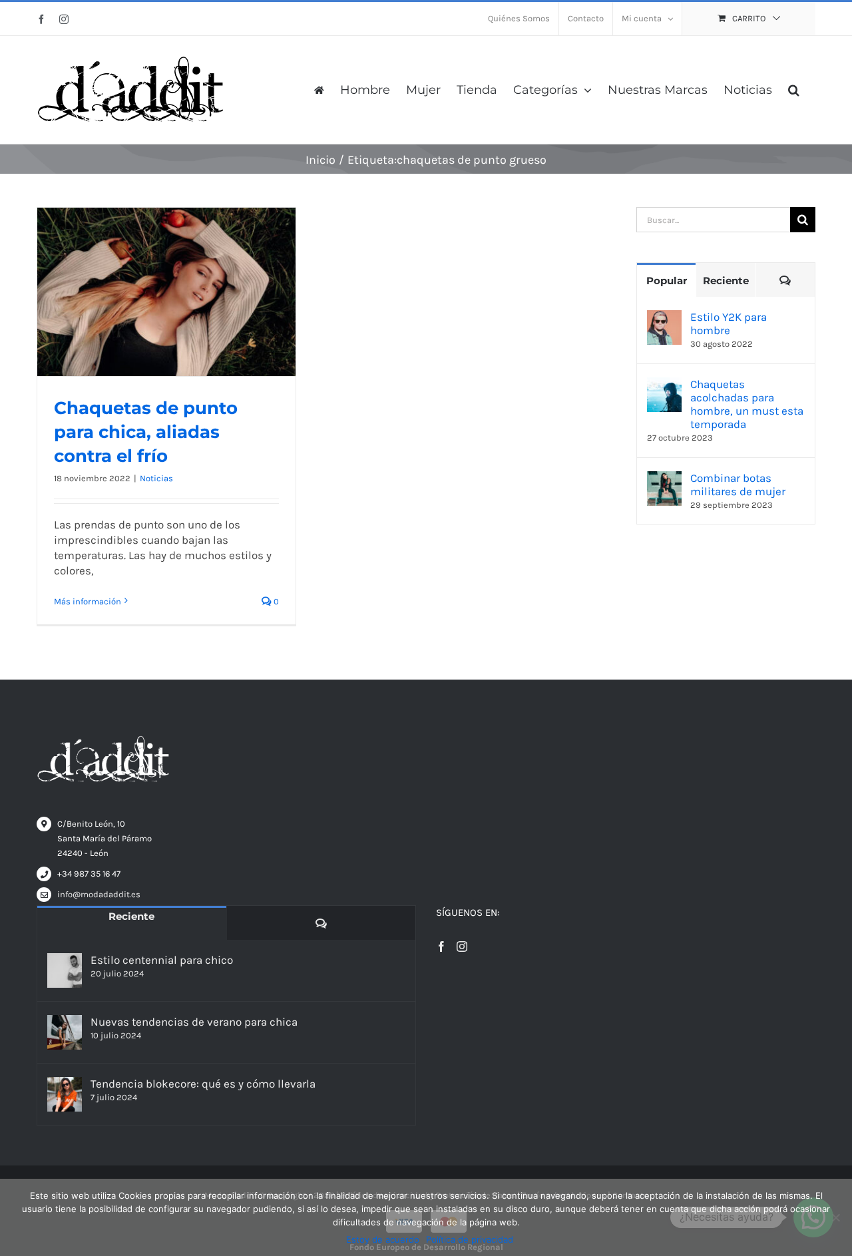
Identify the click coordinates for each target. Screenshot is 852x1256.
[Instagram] (462, 946)
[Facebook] (441, 946)
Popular (666, 280)
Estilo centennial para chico (162, 959)
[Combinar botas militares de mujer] (664, 478)
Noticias (156, 478)
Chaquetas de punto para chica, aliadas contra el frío (146, 432)
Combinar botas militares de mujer (737, 484)
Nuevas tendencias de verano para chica (194, 1021)
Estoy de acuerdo (382, 1239)
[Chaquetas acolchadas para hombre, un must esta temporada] (664, 384)
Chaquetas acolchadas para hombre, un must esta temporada (746, 404)
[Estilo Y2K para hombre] (664, 317)
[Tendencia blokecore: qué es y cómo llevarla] (64, 1094)
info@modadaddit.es (98, 894)
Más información (87, 601)
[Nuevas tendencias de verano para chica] (64, 1032)
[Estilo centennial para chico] (64, 970)
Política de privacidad (469, 1239)
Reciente (726, 280)
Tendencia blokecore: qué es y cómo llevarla (203, 1083)
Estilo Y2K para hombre (728, 323)
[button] (793, 90)
